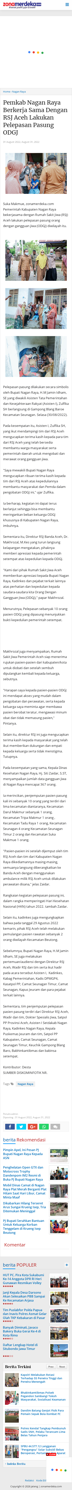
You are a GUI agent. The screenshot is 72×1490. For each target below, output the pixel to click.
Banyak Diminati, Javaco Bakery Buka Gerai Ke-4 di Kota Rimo (22, 1331)
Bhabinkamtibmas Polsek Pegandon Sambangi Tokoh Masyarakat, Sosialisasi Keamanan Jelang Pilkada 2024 (43, 1398)
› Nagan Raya (18, 91)
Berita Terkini (18, 1366)
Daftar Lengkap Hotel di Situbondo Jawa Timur (20, 1347)
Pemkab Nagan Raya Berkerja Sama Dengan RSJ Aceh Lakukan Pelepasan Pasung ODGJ (35, 117)
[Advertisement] (36, 52)
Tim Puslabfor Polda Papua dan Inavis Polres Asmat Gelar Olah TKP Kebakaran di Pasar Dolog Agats (25, 1316)
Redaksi (29, 1480)
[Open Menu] (67, 4)
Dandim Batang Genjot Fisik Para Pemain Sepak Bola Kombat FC (42, 1412)
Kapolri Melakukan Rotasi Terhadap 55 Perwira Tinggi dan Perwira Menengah (41, 1378)
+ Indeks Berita (15, 1463)
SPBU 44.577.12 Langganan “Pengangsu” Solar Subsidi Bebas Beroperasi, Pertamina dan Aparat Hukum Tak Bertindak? (43, 1451)
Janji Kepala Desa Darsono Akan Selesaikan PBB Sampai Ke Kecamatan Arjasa (24, 1296)
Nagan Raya (25, 1084)
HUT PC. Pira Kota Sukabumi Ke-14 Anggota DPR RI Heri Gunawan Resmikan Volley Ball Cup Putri (23, 1281)
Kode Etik (41, 1480)
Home (6, 91)
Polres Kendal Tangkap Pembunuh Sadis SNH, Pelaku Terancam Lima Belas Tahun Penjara (43, 1431)
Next (62, 1366)
